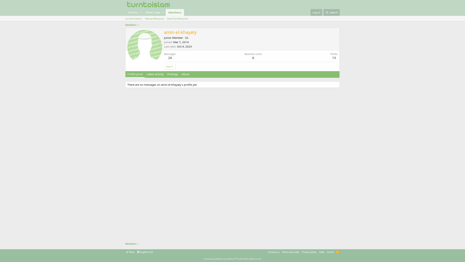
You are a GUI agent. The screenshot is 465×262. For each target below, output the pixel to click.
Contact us (274, 252)
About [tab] (185, 74)
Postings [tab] (172, 74)
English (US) (146, 252)
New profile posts (154, 18)
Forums (133, 12)
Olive (131, 252)
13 (334, 58)
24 (170, 58)
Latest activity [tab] (155, 74)
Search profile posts (177, 18)
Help (321, 252)
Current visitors (133, 18)
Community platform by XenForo (232, 258)
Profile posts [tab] (135, 74)
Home (330, 252)
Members (174, 12)
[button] (140, 12)
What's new (153, 12)
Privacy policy (309, 252)
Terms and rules (290, 252)
